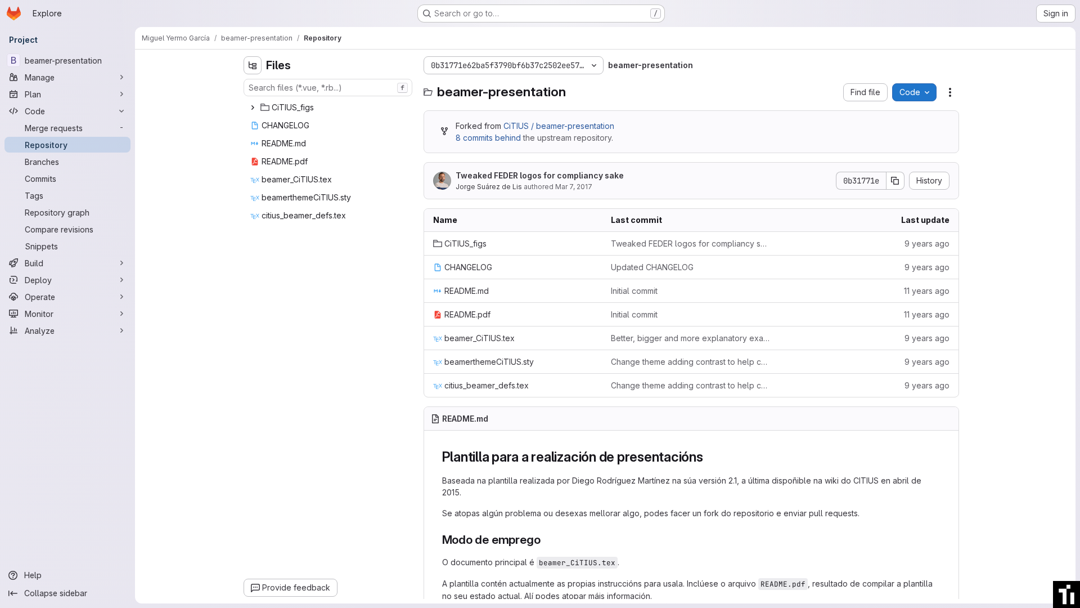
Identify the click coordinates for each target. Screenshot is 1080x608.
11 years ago (927, 291)
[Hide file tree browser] (253, 65)
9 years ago (927, 243)
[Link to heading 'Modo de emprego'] (546, 540)
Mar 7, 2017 (573, 186)
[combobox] (328, 87)
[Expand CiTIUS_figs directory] (252, 107)
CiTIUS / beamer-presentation (558, 126)
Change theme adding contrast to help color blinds (691, 361)
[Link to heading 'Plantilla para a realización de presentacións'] (710, 457)
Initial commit (634, 291)
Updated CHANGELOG (652, 267)
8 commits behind (488, 137)
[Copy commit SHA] (895, 181)
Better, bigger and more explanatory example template (691, 338)
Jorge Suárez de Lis (489, 186)
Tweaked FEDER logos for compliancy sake (540, 175)
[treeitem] (329, 108)
